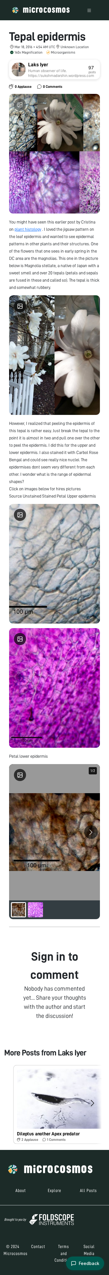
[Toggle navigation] (89, 10)
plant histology (28, 229)
